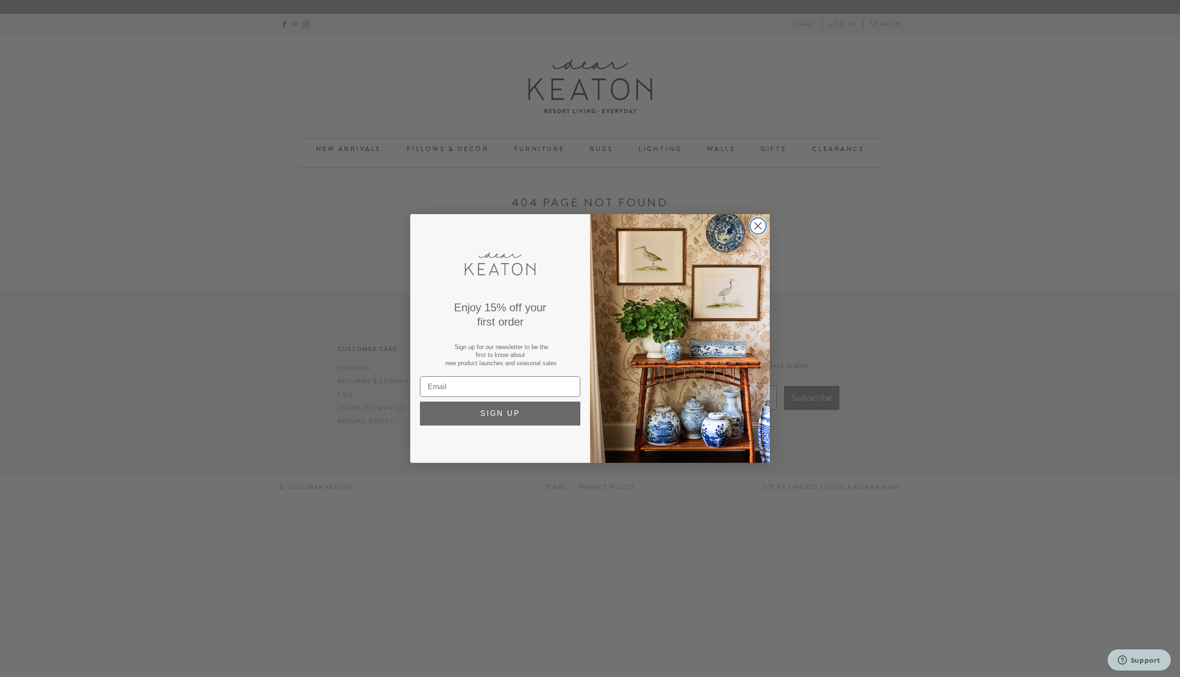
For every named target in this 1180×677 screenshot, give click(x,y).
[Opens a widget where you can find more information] (1139, 660)
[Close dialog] (758, 226)
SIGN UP (500, 413)
